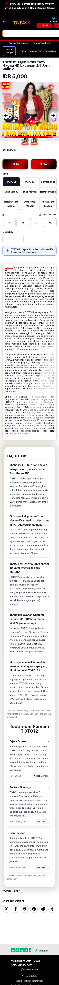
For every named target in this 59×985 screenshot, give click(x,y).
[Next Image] (53, 115)
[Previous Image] (6, 115)
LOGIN (44, 25)
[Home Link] (22, 22)
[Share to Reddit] (43, 908)
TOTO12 (9, 267)
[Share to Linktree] (25, 908)
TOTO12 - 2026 (11, 891)
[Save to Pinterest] (34, 908)
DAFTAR (44, 164)
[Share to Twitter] (6, 908)
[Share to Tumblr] (52, 908)
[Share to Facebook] (16, 908)
